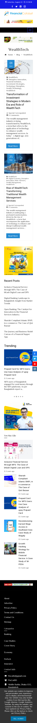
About (6, 598)
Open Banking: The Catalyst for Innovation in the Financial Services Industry (18, 312)
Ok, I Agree (18, 719)
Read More (13, 146)
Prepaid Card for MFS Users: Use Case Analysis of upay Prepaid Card (17, 372)
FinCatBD (12, 680)
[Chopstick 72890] (18, 21)
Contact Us (9, 617)
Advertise (8, 603)
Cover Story (9, 645)
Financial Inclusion (13, 82)
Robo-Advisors (20, 180)
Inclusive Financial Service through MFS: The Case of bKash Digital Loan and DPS (16, 289)
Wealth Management (13, 182)
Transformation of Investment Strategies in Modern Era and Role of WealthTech (18, 101)
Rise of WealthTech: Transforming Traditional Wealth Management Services (17, 194)
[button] (14, 396)
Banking (7, 634)
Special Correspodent (17, 113)
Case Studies (9, 641)
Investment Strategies (15, 84)
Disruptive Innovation (17, 79)
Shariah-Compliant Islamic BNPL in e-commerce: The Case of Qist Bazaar (18, 323)
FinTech (7, 659)
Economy (8, 652)
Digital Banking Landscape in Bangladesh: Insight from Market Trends (18, 300)
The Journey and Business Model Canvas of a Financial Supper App (18, 334)
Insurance (8, 664)
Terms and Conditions (13, 612)
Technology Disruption (15, 86)
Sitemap (7, 622)
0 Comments (14, 115)
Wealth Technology (13, 88)
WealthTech (13, 77)
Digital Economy (14, 178)
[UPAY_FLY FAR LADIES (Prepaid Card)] (18, 260)
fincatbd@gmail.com (17, 676)
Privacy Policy (10, 608)
